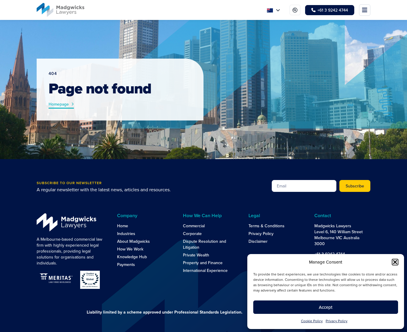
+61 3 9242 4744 (329, 254)
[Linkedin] (317, 275)
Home (122, 226)
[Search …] (295, 10)
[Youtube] (329, 275)
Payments (126, 264)
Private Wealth (196, 255)
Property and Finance (203, 263)
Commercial (194, 226)
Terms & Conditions (266, 226)
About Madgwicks (133, 241)
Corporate (192, 234)
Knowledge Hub (132, 257)
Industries (126, 234)
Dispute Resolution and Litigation (204, 244)
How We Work (130, 249)
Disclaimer (258, 241)
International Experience (205, 270)
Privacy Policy (261, 234)
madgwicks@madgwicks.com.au (343, 264)
